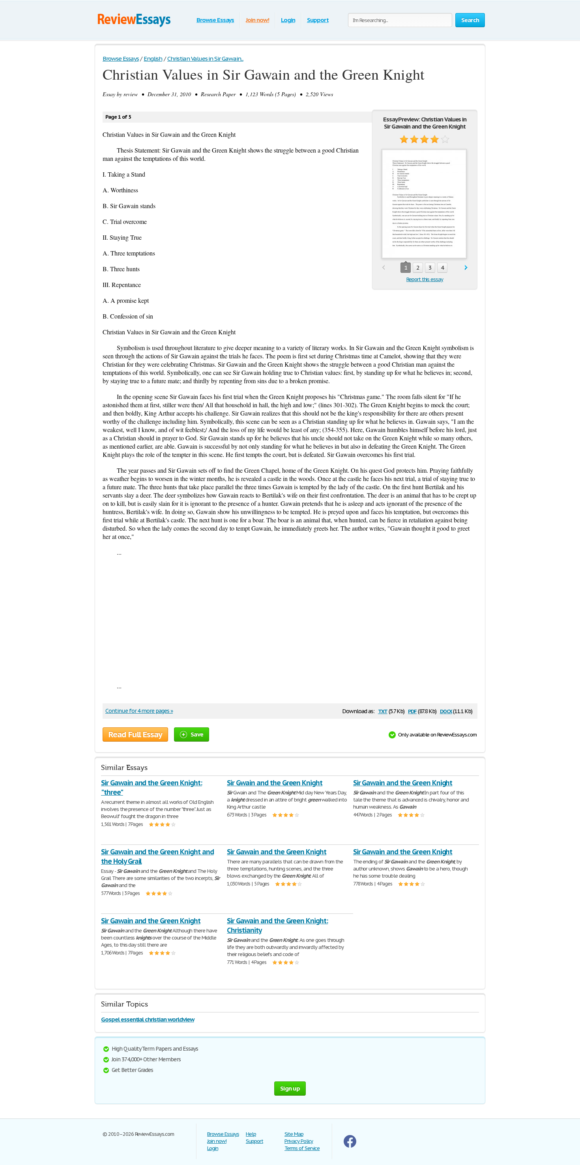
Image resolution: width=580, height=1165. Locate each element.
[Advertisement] (290, 619)
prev (383, 268)
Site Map (293, 1134)
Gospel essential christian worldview (147, 1019)
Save (197, 734)
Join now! (257, 20)
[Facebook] (350, 1146)
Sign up (290, 1088)
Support (318, 20)
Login (288, 20)
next (466, 268)
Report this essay (424, 279)
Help (251, 1134)
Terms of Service (302, 1148)
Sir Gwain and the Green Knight (274, 782)
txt (382, 710)
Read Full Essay (135, 734)
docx (446, 710)
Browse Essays (215, 20)
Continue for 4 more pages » (139, 710)
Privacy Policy (298, 1141)
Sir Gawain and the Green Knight (403, 782)
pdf (412, 710)
